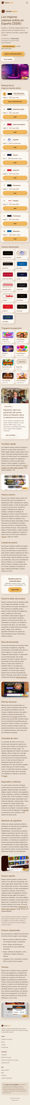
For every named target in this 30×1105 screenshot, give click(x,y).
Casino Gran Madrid (19, 124)
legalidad (25, 810)
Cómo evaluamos (6, 42)
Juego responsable (6, 1078)
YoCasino (15, 201)
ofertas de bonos (21, 677)
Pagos (5, 952)
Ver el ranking (8, 59)
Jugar (15, 117)
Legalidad (6, 959)
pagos (5, 776)
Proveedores (4, 1047)
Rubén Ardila (15, 38)
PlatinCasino (17, 216)
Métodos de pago (6, 1057)
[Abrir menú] (27, 2)
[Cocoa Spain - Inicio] (8, 2)
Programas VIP (5, 1062)
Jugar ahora (15, 589)
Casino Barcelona (19, 93)
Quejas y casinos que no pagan (9, 1060)
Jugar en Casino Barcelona (13, 54)
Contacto (3, 1075)
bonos (16, 716)
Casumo (15, 155)
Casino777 (16, 170)
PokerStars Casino (18, 109)
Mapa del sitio (5, 1070)
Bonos (5, 944)
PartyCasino (16, 185)
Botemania (16, 231)
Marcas (5, 939)
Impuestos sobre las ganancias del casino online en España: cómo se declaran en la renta (13, 414)
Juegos (3, 1044)
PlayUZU (15, 139)
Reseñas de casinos (6, 1039)
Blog (2, 1072)
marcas (3, 536)
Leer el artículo (10, 435)
